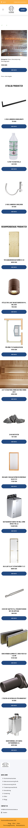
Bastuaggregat (11, 25)
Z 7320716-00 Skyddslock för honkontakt (14, 698)
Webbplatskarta (20, 825)
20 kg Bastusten (14, 434)
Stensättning (7, 790)
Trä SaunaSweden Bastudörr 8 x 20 (14, 260)
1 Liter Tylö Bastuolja (14, 162)
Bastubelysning (16, 59)
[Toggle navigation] (3, 9)
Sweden (4, 2)
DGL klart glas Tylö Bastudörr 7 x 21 (14, 566)
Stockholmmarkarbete (10, 778)
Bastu (4, 25)
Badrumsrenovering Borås (11, 781)
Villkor (18, 823)
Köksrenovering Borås (10, 784)
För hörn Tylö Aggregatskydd (14, 347)
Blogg (5, 799)
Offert (23, 9)
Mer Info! (14, 70)
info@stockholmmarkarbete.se (20, 2)
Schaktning (7, 793)
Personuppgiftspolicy (9, 825)
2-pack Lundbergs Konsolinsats (14, 119)
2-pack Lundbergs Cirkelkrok (14, 204)
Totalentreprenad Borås (10, 787)
